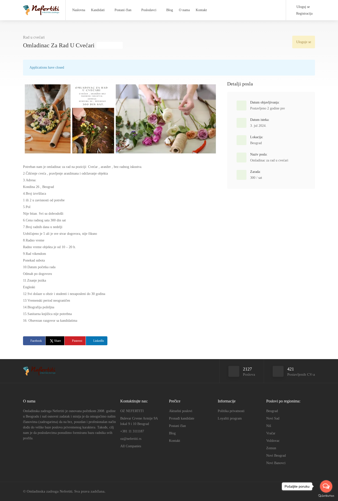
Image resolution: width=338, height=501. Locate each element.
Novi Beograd (276, 455)
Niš (268, 426)
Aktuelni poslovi (180, 411)
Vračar (270, 433)
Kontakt (201, 10)
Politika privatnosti (231, 411)
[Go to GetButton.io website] (326, 496)
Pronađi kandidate (181, 418)
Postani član (123, 10)
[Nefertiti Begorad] (41, 8)
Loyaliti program (230, 418)
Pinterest (77, 341)
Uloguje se (303, 42)
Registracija (304, 13)
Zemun (271, 448)
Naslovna (78, 10)
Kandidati (98, 10)
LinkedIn (98, 341)
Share (57, 341)
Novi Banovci (276, 463)
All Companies (130, 446)
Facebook (36, 341)
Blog (169, 10)
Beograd (256, 143)
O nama (184, 10)
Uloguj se (302, 7)
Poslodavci (148, 10)
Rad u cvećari (34, 37)
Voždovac (273, 441)
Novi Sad (272, 418)
